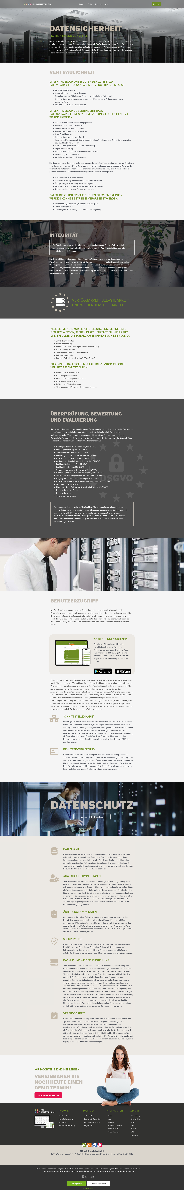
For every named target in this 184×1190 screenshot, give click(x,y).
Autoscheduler (89, 1116)
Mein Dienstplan (64, 1116)
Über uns (111, 1122)
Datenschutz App (113, 1132)
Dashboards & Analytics (92, 1119)
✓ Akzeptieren (76, 1184)
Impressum (134, 1135)
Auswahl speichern (98, 1184)
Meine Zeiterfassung (66, 1119)
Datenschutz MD (113, 1129)
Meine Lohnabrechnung (67, 1125)
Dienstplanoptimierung (92, 1122)
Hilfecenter (98, 4)
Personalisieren (88, 1188)
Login (155, 4)
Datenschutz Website (115, 1125)
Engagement (88, 1125)
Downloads (134, 1129)
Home (81, 4)
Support (133, 1122)
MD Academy (135, 1116)
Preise (90, 4)
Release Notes (136, 1119)
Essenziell (89, 1177)
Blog (106, 4)
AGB (132, 1132)
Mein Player (63, 1122)
